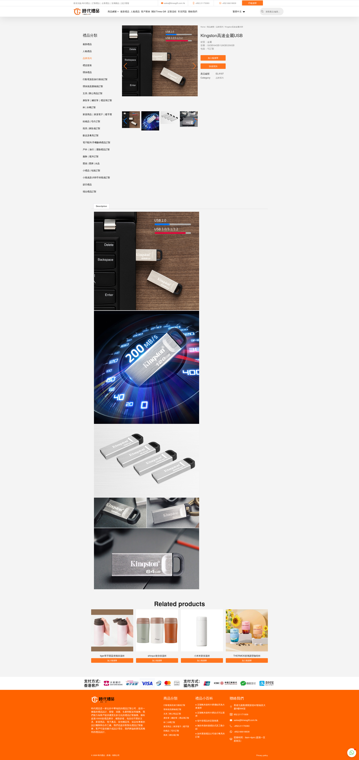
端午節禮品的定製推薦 (207, 720)
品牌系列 (87, 58)
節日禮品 (87, 184)
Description (101, 206)
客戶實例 (145, 11)
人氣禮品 (135, 11)
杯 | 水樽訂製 (89, 107)
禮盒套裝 (87, 65)
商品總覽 (112, 11)
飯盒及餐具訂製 (90, 135)
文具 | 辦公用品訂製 (92, 93)
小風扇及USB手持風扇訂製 (96, 177)
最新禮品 (124, 11)
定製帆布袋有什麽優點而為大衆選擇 (210, 706)
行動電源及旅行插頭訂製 (95, 79)
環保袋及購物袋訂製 (93, 86)
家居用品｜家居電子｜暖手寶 (97, 114)
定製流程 (171, 11)
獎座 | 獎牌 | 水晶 (91, 163)
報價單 (253, 3)
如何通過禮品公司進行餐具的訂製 (210, 735)
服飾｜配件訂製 (90, 156)
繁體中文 (237, 11)
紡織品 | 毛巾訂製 (91, 121)
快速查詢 (213, 66)
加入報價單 (213, 57)
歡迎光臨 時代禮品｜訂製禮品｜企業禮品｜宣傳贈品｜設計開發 (101, 3)
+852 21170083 (202, 3)
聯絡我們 (192, 11)
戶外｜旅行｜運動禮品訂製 (96, 149)
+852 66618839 (229, 3)
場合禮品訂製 (89, 191)
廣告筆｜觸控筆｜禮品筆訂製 (97, 100)
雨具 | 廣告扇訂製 (91, 128)
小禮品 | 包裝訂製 (91, 170)
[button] (194, 66)
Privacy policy (262, 755)
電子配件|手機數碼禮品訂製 (96, 142)
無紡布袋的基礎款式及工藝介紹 (210, 727)
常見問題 (182, 11)
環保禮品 (87, 72)
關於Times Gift (158, 11)
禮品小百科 (204, 698)
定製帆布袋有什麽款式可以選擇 (210, 714)
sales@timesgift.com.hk (174, 3)
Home (203, 26)
